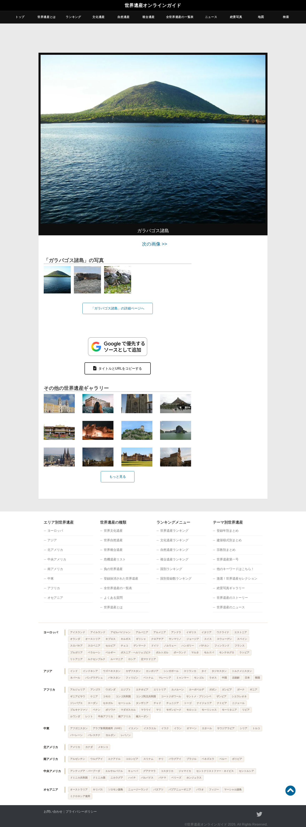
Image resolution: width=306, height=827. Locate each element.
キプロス (111, 638)
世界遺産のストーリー (232, 597)
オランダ (75, 638)
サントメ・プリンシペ (198, 696)
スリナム (148, 758)
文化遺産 (98, 17)
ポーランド (180, 652)
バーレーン (76, 735)
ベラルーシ (94, 652)
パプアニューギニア (180, 789)
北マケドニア (148, 659)
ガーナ (241, 689)
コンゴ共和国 (123, 696)
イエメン (133, 728)
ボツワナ (111, 709)
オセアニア (55, 597)
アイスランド (77, 632)
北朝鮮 (236, 677)
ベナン (96, 709)
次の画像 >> (154, 244)
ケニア (94, 696)
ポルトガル (162, 652)
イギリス (191, 632)
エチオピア (142, 689)
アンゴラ (95, 689)
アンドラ (176, 632)
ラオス (213, 677)
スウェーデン (224, 638)
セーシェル (124, 703)
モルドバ (209, 652)
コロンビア (132, 758)
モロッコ (192, 709)
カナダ (89, 747)
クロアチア (157, 638)
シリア (243, 728)
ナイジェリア (204, 703)
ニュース (211, 17)
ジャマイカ (185, 771)
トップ (20, 17)
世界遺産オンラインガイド (153, 5)
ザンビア (221, 696)
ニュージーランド (138, 789)
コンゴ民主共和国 (146, 696)
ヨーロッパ (55, 530)
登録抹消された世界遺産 (121, 578)
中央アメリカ (56, 559)
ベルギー (111, 652)
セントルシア (246, 771)
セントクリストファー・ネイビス (215, 771)
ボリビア (237, 758)
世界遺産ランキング (174, 530)
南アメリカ (55, 569)
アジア (52, 540)
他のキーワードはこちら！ (235, 569)
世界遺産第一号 (228, 559)
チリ (161, 758)
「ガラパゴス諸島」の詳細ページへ (117, 308)
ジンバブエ (76, 703)
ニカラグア (117, 777)
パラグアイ (175, 758)
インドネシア (90, 671)
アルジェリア (77, 689)
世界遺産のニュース (231, 607)
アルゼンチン (77, 758)
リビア (246, 709)
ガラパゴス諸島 (153, 230)
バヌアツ (158, 789)
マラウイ (146, 709)
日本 (247, 677)
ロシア (132, 659)
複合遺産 (148, 17)
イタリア (206, 632)
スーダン (93, 703)
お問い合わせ (53, 811)
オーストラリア (79, 789)
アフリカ (53, 588)
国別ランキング (171, 569)
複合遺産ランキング (174, 559)
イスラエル (150, 728)
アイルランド (97, 632)
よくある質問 (113, 597)
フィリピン (132, 677)
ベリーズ (176, 777)
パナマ (162, 777)
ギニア (253, 689)
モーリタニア (229, 709)
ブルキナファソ (79, 709)
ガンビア (227, 689)
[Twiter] (259, 814)
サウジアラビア (226, 728)
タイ (204, 671)
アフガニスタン (79, 728)
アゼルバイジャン (121, 632)
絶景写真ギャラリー (231, 588)
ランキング (73, 17)
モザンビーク (173, 709)
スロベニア (94, 645)
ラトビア (244, 652)
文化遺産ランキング (174, 540)
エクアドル (114, 758)
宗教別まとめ (226, 549)
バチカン (204, 645)
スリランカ (190, 671)
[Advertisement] (232, 304)
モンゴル (199, 677)
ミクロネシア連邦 (80, 796)
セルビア (111, 645)
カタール (207, 728)
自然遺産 (123, 17)
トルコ (256, 728)
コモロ (107, 696)
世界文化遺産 (113, 530)
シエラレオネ (239, 696)
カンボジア (152, 671)
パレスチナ (94, 735)
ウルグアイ (96, 758)
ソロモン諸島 (115, 789)
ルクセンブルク (96, 659)
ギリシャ (141, 638)
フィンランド (221, 645)
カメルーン (177, 689)
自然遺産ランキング (174, 549)
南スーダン (142, 716)
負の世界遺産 (113, 569)
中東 (50, 578)
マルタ (195, 652)
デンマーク (139, 645)
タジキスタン (219, 671)
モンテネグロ (226, 652)
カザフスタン (133, 671)
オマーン (192, 728)
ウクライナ (223, 632)
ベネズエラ (208, 758)
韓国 (257, 677)
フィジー (214, 789)
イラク (165, 728)
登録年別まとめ (228, 530)
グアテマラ (149, 771)
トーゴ (188, 703)
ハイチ (132, 777)
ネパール (75, 677)
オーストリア (92, 638)
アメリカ (75, 747)
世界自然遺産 (113, 540)
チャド (157, 703)
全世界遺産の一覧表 (180, 17)
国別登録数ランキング (176, 578)
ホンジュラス (194, 777)
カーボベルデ (196, 689)
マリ (158, 709)
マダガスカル (128, 709)
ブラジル (192, 758)
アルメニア (159, 632)
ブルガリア (76, 652)
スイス (208, 638)
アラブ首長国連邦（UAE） (108, 728)
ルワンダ (75, 716)
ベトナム (148, 677)
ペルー (223, 758)
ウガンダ (111, 689)
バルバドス (147, 777)
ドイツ (155, 645)
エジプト (126, 689)
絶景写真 (236, 17)
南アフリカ (124, 716)
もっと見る (117, 476)
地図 (261, 17)
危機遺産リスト (115, 559)
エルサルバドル (114, 771)
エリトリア (160, 689)
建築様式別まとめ (229, 540)
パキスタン (114, 677)
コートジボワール (171, 696)
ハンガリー (188, 645)
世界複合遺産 (113, 549)
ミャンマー (182, 677)
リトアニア (76, 659)
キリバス (98, 789)
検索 (286, 17)
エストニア (240, 632)
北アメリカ (55, 549)
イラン (178, 728)
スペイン (242, 638)
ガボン (213, 689)
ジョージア (193, 638)
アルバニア (142, 632)
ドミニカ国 (99, 777)
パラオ (200, 789)
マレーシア (165, 677)
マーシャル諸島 (233, 789)
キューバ (133, 771)
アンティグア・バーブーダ (85, 771)
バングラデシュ (94, 677)
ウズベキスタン (112, 671)
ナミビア (222, 703)
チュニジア (172, 703)
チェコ (124, 645)
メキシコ (103, 747)
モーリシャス (209, 709)
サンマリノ (175, 638)
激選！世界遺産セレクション (237, 578)
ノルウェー (170, 645)
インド (74, 671)
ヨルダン (111, 735)
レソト (89, 716)
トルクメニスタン (242, 671)
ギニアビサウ (77, 696)
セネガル (108, 703)
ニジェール (238, 703)
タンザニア (142, 703)
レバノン (126, 735)
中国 (224, 677)
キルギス (126, 638)
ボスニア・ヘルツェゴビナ (136, 652)
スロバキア (76, 645)
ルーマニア (117, 659)
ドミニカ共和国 (79, 777)
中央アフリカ (105, 716)
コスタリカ (167, 771)
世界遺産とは (46, 17)
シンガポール (171, 671)
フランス (240, 645)
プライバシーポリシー (81, 811)
